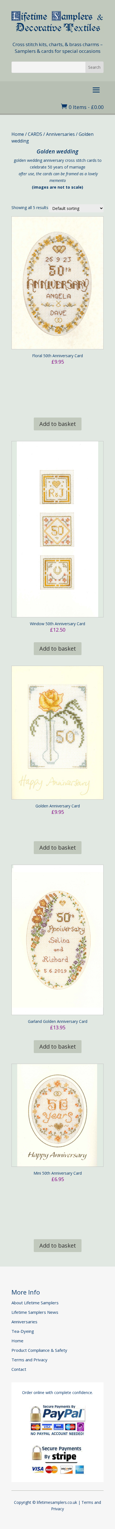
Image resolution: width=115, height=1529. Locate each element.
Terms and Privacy (29, 1359)
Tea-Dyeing (22, 1331)
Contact (18, 1369)
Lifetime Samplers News (34, 1312)
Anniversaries (60, 134)
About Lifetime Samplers (35, 1302)
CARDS (35, 134)
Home (17, 134)
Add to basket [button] (57, 424)
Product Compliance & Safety (39, 1350)
